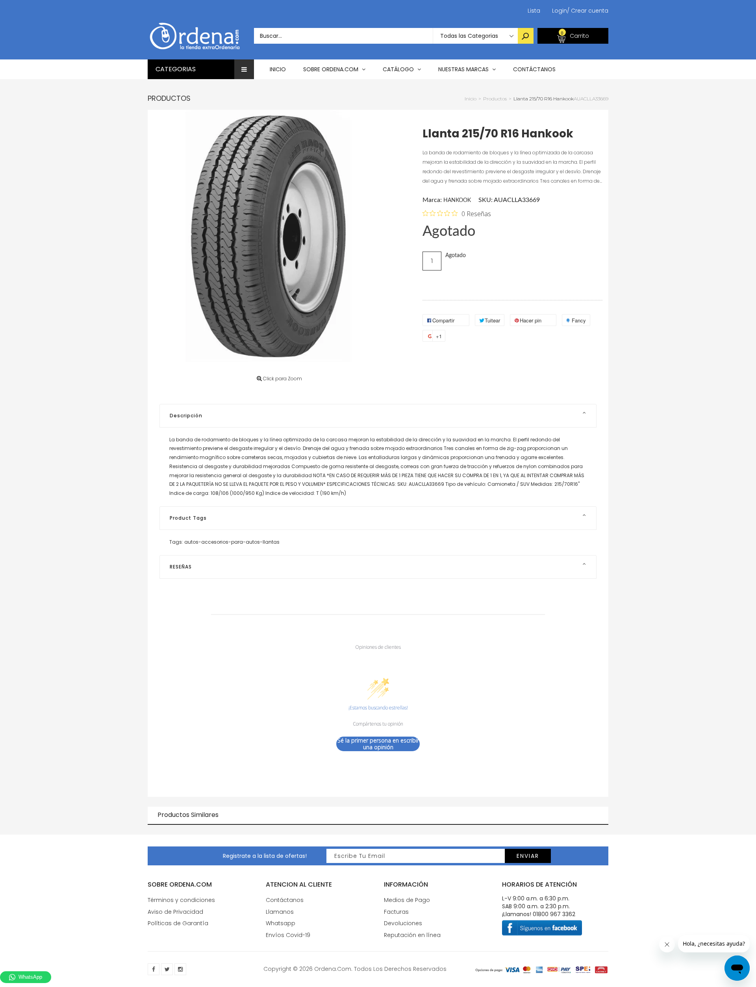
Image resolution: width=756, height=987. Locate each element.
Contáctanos (285, 900)
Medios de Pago (407, 900)
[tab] (378, 416)
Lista (534, 11)
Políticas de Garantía (178, 923)
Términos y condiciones (181, 900)
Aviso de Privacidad (175, 912)
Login (559, 11)
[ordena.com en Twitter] (167, 969)
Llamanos (280, 912)
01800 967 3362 (554, 914)
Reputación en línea (412, 935)
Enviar (528, 856)
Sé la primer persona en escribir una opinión (378, 744)
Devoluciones (403, 923)
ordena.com (332, 969)
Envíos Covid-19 (288, 935)
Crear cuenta (587, 11)
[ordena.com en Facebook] (153, 969)
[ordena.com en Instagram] (180, 969)
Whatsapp (280, 923)
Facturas (396, 912)
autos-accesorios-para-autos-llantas (232, 542)
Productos (169, 98)
